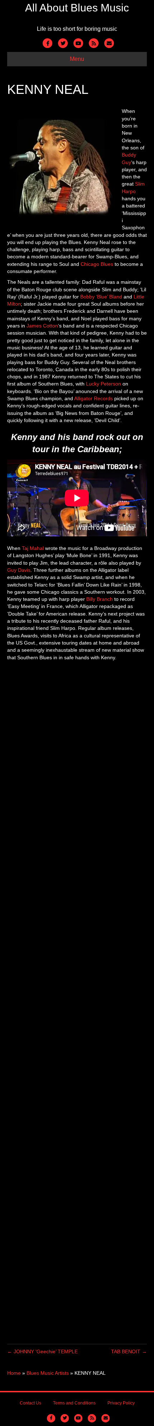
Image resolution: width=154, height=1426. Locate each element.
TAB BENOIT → (129, 1351)
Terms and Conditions (74, 1403)
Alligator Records (93, 398)
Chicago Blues (97, 264)
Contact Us (30, 1403)
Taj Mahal (33, 548)
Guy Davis (18, 570)
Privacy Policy (121, 1403)
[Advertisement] (77, 1002)
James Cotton (42, 326)
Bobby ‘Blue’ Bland (101, 297)
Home (14, 1373)
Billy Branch (99, 599)
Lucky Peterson (103, 384)
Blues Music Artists (48, 1373)
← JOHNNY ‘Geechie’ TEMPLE (42, 1351)
